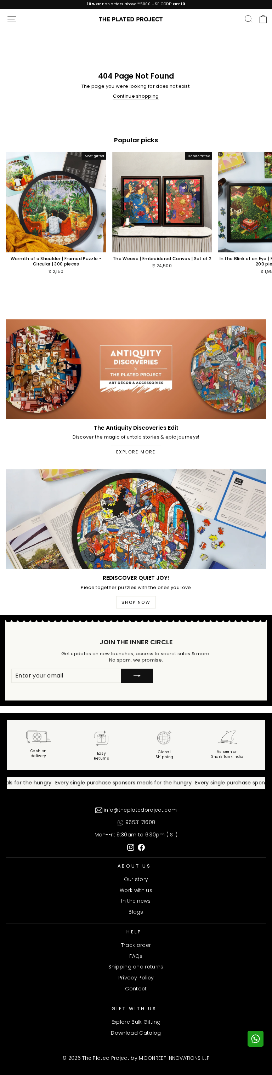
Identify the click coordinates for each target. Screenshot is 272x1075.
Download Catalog (136, 1032)
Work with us (136, 890)
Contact (136, 988)
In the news (136, 900)
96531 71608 (139, 822)
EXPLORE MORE (136, 452)
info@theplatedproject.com (139, 809)
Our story (136, 879)
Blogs (136, 911)
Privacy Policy (136, 977)
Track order (136, 945)
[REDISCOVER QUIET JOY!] (136, 519)
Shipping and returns (135, 966)
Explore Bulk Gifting (136, 1021)
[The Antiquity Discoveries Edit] (136, 369)
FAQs (135, 956)
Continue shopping (136, 96)
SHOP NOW (136, 602)
